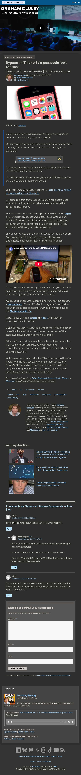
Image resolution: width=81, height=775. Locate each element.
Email (10, 656)
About (60, 756)
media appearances (59, 421)
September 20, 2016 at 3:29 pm (24, 518)
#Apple (10, 394)
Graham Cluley (20, 75)
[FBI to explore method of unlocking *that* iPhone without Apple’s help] (21, 471)
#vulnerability (12, 398)
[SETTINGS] (72, 722)
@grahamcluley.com (24, 77)
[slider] (35, 722)
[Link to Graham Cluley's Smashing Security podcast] (37, 750)
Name (11, 644)
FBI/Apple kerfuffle (21, 311)
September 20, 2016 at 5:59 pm (30, 539)
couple (33, 317)
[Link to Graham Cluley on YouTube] (56, 750)
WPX (55, 766)
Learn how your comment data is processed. (53, 675)
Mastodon (10, 381)
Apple (14, 390)
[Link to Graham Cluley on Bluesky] (24, 750)
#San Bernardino (60, 394)
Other (32, 732)
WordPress (36, 766)
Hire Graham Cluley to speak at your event (34, 756)
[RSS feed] (62, 750)
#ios (24, 394)
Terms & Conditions (43, 761)
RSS (26, 732)
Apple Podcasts (10, 732)
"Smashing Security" (55, 424)
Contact (54, 756)
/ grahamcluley (22, 80)
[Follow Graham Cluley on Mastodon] (31, 750)
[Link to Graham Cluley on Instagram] (43, 750)
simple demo (15, 304)
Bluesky (65, 378)
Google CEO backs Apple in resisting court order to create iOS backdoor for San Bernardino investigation (53, 455)
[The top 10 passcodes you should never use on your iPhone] (21, 486)
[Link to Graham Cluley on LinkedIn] (18, 750)
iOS (21, 390)
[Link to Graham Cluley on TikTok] (50, 750)
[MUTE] (69, 722)
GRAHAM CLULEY (20, 8)
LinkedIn (57, 427)
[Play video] (40, 28)
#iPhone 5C (34, 394)
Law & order (30, 390)
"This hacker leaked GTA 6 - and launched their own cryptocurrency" (46, 713)
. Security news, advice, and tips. (31, 159)
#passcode (46, 394)
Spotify (21, 732)
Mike (30, 537)
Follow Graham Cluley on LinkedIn (46, 378)
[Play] (8, 722)
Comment (12, 619)
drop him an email (50, 430)
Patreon (7, 739)
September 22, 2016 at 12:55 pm (24, 579)
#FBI (18, 394)
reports (22, 125)
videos (44, 317)
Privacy (41, 390)
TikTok (50, 427)
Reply (9, 529)
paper (68, 213)
